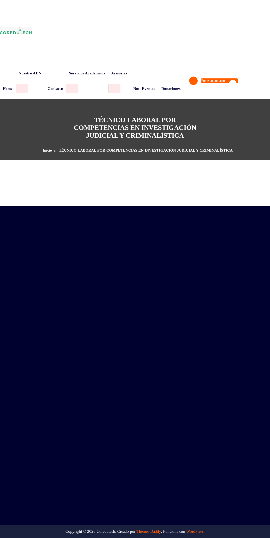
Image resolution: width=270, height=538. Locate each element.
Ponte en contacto (213, 80)
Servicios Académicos (87, 73)
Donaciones (171, 88)
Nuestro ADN (30, 73)
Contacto (55, 88)
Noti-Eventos (144, 88)
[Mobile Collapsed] (22, 88)
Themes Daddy (148, 531)
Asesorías (119, 73)
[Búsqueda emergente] (193, 81)
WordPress (195, 531)
